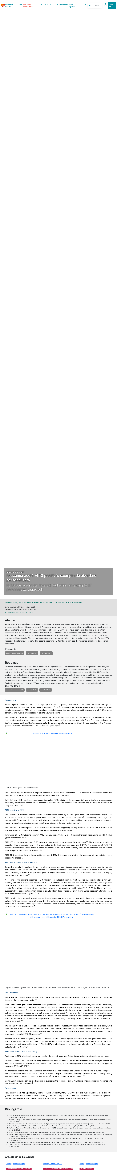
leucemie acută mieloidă (14, 690)
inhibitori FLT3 (46, 690)
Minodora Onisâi (53, 602)
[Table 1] (52, 757)
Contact (84, 4)
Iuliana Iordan (11, 602)
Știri (20, 4)
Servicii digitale (72, 5)
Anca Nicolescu (25, 602)
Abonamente (46, 4)
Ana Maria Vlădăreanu (72, 602)
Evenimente (63, 4)
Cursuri (55, 4)
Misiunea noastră (9, 5)
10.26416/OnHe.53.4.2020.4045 (19, 612)
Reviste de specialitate (28, 5)
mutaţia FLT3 (32, 690)
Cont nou (111, 6)
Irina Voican (39, 602)
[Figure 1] (52, 948)
